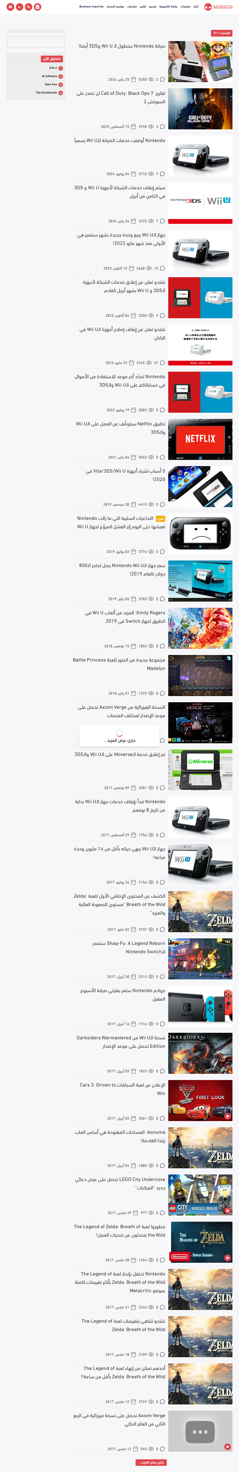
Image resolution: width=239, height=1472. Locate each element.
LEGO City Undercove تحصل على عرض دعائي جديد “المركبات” (120, 1183)
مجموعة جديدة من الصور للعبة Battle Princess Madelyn (119, 663)
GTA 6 (53, 67)
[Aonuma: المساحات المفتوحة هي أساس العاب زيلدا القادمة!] (200, 1147)
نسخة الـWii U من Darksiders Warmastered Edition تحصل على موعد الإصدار (121, 1041)
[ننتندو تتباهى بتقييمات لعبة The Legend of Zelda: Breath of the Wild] (200, 1336)
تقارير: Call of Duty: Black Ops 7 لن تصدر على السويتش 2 (120, 97)
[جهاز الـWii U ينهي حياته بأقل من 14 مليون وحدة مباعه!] (200, 864)
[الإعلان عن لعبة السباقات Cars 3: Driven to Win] (200, 1100)
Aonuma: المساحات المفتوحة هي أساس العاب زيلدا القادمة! (120, 1135)
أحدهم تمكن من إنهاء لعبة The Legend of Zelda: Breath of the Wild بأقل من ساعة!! (123, 1372)
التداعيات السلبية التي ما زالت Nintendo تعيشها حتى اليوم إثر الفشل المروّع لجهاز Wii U (121, 522)
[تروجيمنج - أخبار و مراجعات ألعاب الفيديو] (218, 7)
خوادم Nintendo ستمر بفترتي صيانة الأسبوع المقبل (122, 994)
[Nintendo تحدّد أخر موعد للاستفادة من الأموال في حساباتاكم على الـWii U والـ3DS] (200, 392)
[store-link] (36, 7)
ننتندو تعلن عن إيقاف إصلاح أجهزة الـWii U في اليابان (122, 333)
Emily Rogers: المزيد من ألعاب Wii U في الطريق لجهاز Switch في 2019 (125, 616)
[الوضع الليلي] (19, 7)
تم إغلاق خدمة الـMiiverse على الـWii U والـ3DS (120, 753)
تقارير (143, 6)
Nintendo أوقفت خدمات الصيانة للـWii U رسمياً (119, 139)
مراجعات (185, 6)
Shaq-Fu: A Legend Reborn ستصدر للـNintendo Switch (128, 947)
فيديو (152, 6)
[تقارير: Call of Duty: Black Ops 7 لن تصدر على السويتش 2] (200, 108)
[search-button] (27, 7)
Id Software (49, 76)
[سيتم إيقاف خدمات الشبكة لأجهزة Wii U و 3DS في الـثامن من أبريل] (200, 203)
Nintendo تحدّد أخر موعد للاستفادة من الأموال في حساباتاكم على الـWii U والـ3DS (120, 380)
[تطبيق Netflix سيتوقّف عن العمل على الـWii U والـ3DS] (200, 439)
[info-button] (10, 7)
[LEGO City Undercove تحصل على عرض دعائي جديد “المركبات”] (200, 1195)
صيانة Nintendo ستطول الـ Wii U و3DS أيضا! (122, 45)
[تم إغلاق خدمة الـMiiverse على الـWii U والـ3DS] (200, 770)
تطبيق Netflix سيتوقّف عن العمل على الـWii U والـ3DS (120, 427)
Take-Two (51, 84)
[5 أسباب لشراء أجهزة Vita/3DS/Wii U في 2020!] (200, 486)
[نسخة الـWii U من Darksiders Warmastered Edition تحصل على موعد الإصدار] (200, 1053)
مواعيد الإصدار (115, 6)
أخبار (195, 6)
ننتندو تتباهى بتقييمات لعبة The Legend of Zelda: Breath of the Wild (123, 1324)
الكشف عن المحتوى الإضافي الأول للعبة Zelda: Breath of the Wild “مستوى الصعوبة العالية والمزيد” (119, 903)
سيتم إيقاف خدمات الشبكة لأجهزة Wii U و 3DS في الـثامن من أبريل (119, 191)
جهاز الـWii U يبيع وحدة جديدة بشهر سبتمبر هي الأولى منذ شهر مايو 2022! (121, 238)
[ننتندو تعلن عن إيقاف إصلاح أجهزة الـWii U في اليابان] (200, 344)
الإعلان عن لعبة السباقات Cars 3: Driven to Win (122, 1088)
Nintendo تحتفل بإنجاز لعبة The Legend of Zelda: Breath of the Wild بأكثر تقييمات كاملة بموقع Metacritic (120, 1281)
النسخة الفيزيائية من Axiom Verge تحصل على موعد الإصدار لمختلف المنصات (121, 710)
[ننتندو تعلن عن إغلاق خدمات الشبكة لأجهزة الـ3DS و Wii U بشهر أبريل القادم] (200, 297)
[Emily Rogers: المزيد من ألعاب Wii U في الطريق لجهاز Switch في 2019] (200, 628)
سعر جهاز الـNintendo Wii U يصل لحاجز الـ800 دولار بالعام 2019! (122, 569)
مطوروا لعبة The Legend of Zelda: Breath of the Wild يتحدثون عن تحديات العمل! (119, 1230)
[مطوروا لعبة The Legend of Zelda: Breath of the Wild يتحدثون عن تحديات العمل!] (200, 1242)
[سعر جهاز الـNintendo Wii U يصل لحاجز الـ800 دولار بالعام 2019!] (200, 581)
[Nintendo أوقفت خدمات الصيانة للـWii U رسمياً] (200, 156)
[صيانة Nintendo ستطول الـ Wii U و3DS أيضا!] (200, 61)
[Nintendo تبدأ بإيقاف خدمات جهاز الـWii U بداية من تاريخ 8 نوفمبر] (200, 817)
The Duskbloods (46, 92)
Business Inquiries (91, 6)
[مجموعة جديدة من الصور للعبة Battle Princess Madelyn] (200, 675)
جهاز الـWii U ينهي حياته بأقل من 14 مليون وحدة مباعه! (119, 852)
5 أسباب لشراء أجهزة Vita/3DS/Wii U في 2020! (125, 474)
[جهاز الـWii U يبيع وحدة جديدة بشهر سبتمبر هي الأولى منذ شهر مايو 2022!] (200, 250)
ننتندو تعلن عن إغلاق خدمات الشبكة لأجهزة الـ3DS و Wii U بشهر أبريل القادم (124, 285)
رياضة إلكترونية (168, 6)
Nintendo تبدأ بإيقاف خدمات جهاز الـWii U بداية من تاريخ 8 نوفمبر (120, 805)
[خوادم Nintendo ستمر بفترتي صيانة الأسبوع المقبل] (200, 1006)
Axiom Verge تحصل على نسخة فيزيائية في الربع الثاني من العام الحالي (119, 1419)
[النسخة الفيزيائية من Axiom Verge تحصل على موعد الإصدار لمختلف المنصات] (200, 722)
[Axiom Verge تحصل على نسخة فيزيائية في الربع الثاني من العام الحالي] (200, 1431)
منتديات (132, 6)
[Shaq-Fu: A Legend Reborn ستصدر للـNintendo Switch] (200, 958)
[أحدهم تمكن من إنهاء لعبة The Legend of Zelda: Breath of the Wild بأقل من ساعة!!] (200, 1383)
